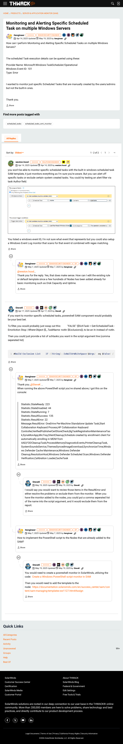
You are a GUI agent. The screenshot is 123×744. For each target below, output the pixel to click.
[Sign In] (118, 3)
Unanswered (61, 648)
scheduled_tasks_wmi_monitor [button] (38, 124)
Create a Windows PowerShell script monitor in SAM (61, 576)
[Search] (112, 3)
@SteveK (35, 384)
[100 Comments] (77, 35)
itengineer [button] (19, 35)
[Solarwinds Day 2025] (73, 35)
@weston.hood (25, 271)
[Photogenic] (64, 35)
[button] (9, 37)
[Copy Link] (65, 38)
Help (5, 657)
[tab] (11, 138)
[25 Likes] (82, 35)
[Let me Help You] (68, 162)
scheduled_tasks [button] (14, 124)
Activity (7, 644)
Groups (7, 653)
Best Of (7, 662)
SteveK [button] (19, 307)
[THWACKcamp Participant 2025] (42, 307)
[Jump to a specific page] (114, 152)
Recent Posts (9, 639)
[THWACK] (22, 3)
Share (10, 105)
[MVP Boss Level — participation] (64, 162)
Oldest (18, 152)
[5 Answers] (51, 307)
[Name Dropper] (69, 35)
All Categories (10, 635)
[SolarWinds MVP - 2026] (46, 307)
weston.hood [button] (22, 162)
